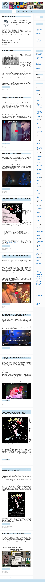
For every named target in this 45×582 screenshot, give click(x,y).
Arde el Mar (39, 99)
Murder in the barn (8, 50)
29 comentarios (5, 249)
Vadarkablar (39, 239)
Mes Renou (39, 184)
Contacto (27, 11)
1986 (40, 276)
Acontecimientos (5, 248)
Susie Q (38, 224)
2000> (37, 287)
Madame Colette (38, 296)
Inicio (14, 11)
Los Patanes (39, 177)
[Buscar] (41, 17)
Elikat (38, 123)
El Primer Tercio (39, 120)
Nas (37, 190)
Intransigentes (39, 144)
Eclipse (38, 119)
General (37, 260)
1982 (39, 272)
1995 (37, 284)
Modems (38, 186)
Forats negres (39, 134)
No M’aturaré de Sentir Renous (11, 153)
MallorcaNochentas (8, 16)
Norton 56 (38, 194)
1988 (3, 90)
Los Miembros (39, 173)
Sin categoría (5, 44)
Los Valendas (39, 295)
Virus (41, 302)
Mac (37, 183)
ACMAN (23, 11)
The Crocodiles (39, 228)
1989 (5, 90)
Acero (38, 94)
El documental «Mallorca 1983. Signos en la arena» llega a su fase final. (16, 469)
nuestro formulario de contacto (12, 242)
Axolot (38, 100)
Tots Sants (39, 236)
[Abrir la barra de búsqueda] (31, 11)
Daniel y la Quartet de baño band (39, 288)
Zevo (37, 247)
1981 (37, 272)
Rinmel (38, 212)
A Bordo (38, 93)
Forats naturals (39, 131)
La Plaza (38, 162)
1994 (40, 283)
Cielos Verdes (39, 107)
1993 (37, 283)
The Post (40, 302)
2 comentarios (5, 147)
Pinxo (37, 56)
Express (38, 127)
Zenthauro (37, 304)
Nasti (38, 191)
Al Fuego (38, 96)
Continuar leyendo (6, 143)
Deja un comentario (5, 192)
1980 (39, 271)
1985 (3, 307)
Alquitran (40, 287)
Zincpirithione (39, 249)
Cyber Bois (39, 109)
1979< (37, 271)
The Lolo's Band (40, 231)
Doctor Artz (39, 116)
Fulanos (38, 136)
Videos (7, 145)
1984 (3, 146)
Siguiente (9, 577)
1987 (37, 278)
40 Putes (38, 91)
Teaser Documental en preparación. (13, 533)
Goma (38, 140)
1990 (7, 90)
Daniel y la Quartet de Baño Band (40, 112)
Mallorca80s (8, 526)
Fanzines (37, 257)
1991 (8, 90)
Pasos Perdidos (39, 200)
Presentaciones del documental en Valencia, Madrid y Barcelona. (39, 37)
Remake (4, 306)
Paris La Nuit (39, 198)
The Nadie (38, 233)
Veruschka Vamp (40, 241)
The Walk (38, 235)
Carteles (37, 251)
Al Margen (38, 97)
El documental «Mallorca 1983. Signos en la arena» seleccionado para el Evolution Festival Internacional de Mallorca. (16, 412)
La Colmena (39, 156)
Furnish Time (39, 138)
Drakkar (38, 117)
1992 (10, 90)
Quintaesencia (39, 208)
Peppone (38, 205)
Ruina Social (39, 216)
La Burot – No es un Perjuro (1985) (12, 97)
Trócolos (38, 238)
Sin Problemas (39, 220)
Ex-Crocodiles (39, 124)
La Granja (38, 159)
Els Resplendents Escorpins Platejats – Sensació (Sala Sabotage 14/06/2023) (15, 315)
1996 (39, 284)
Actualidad (9, 248)
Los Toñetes (39, 180)
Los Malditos (38, 293)
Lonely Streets (39, 165)
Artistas (37, 90)
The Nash (37, 302)
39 (6, 577)
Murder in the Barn (5, 89)
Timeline (18, 11)
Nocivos (38, 193)
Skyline (38, 223)
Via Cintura (39, 243)
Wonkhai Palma (39, 245)
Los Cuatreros (39, 169)
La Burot (4, 145)
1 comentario (5, 308)
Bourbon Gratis (39, 102)
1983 (37, 274)
